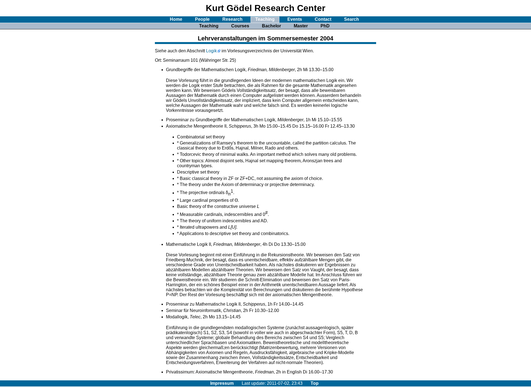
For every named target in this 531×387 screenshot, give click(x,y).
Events (294, 19)
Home (176, 19)
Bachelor (271, 26)
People (202, 19)
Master (301, 26)
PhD (325, 26)
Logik (211, 50)
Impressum (222, 383)
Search (351, 19)
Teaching (265, 19)
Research (232, 19)
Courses (240, 26)
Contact (323, 19)
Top (315, 383)
